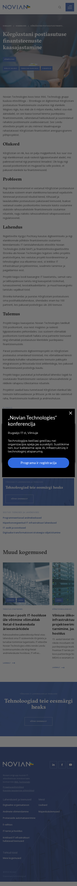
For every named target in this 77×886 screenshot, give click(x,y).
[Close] (70, 413)
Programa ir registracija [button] (39, 463)
